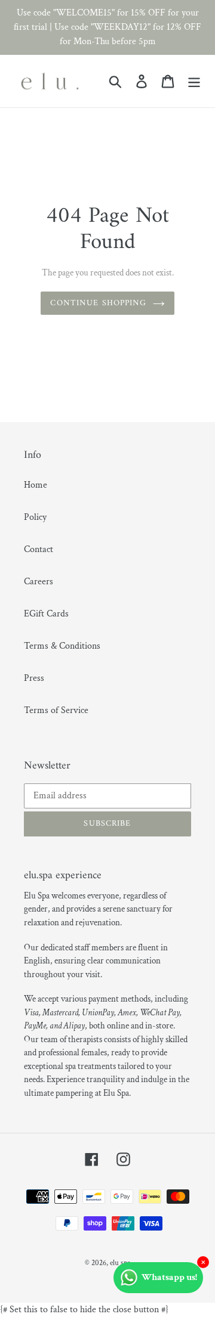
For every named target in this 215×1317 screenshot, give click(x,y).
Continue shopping (98, 303)
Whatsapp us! (169, 1277)
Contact (38, 549)
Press (34, 678)
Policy (35, 517)
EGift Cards (46, 614)
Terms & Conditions (62, 646)
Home (35, 485)
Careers (38, 581)
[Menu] (194, 81)
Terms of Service (56, 710)
